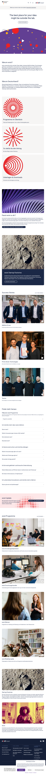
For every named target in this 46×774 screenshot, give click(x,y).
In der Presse (37, 755)
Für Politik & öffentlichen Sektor (38, 753)
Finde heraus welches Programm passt (13, 227)
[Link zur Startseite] (40, 2)
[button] (23, 40)
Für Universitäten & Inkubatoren (38, 749)
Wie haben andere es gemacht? (17, 753)
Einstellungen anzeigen (39, 770)
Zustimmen (21, 770)
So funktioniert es (5, 754)
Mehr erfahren (23, 22)
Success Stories (5, 752)
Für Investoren (37, 758)
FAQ (14, 755)
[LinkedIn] (40, 741)
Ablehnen (29, 770)
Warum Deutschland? (6, 750)
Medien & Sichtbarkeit (28, 754)
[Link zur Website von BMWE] (5, 2)
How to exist (26, 748)
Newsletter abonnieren (31, 7)
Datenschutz (27, 772)
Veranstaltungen (27, 752)
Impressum (34, 772)
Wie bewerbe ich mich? (17, 748)
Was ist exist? (5, 747)
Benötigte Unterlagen (17, 750)
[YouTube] (43, 741)
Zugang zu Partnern (28, 750)
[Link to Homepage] (6, 741)
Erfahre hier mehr (10, 281)
